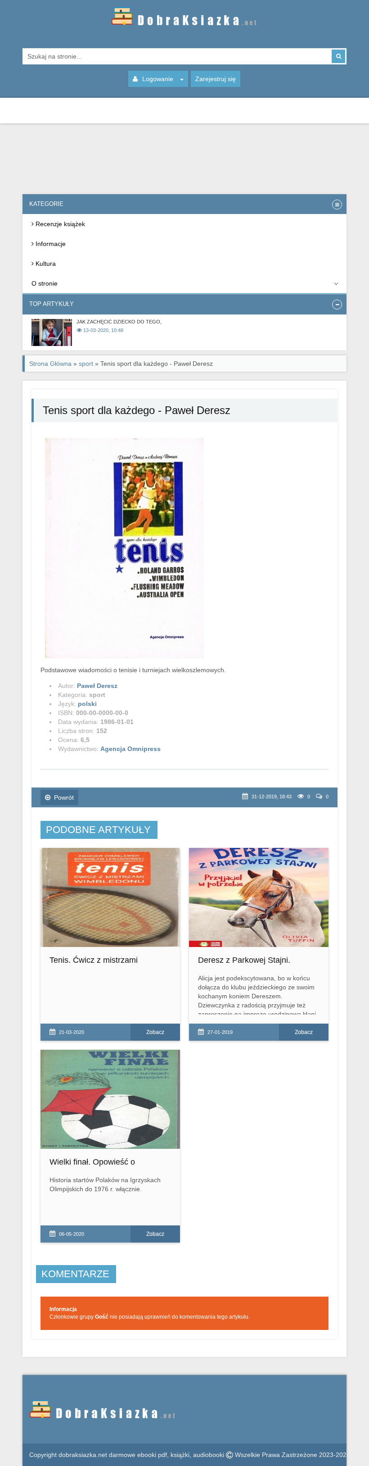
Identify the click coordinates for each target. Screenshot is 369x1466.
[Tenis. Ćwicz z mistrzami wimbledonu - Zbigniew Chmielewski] (110, 897)
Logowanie (157, 78)
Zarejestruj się (215, 78)
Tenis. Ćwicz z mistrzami (94, 960)
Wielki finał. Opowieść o (92, 1161)
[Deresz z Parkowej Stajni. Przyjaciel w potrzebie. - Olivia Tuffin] (258, 897)
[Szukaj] (338, 56)
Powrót (64, 797)
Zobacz (155, 1032)
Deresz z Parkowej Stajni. (244, 960)
